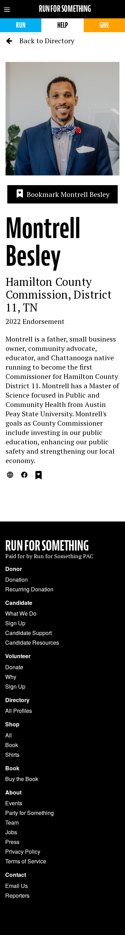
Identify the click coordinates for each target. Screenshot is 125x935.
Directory (17, 700)
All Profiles (18, 711)
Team (12, 822)
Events (13, 803)
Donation (16, 579)
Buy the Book (21, 779)
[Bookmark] (38, 476)
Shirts (12, 755)
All (8, 735)
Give (104, 25)
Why (10, 677)
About (13, 792)
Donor (13, 569)
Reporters (17, 895)
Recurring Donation (29, 589)
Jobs (11, 832)
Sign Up (15, 623)
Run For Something (47, 546)
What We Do (20, 613)
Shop (12, 724)
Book (11, 745)
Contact (15, 875)
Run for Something (65, 8)
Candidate (18, 603)
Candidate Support (28, 633)
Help (62, 25)
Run (20, 25)
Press (12, 842)
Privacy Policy (22, 851)
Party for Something (29, 813)
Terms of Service (25, 861)
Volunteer (18, 656)
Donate (14, 667)
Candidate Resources (32, 642)
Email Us (16, 886)
